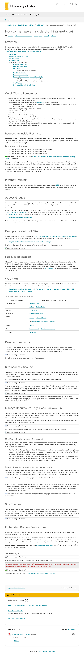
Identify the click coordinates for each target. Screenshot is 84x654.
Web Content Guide (15, 611)
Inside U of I (40, 25)
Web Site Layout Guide (16, 618)
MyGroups (11, 214)
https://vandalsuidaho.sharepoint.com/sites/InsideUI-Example (55, 236)
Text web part (34, 329)
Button (32, 307)
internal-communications (23, 36)
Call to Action (40, 307)
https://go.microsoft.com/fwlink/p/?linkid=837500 (43, 573)
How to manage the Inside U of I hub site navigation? (28, 605)
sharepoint (38, 36)
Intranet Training (15, 58)
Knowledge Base (35, 15)
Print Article (14, 595)
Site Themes (17, 83)
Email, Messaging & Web (26, 25)
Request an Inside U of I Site (18, 56)
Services (24, 15)
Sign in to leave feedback (16, 588)
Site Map (52, 651)
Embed (32, 318)
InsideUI (46, 36)
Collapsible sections (36, 313)
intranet (53, 36)
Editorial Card (34, 303)
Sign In (77, 4)
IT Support (15, 15)
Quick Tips (12, 54)
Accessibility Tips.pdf (21, 634)
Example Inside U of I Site (21, 64)
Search (8, 20)
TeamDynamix (42, 651)
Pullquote (33, 332)
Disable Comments (19, 73)
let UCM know (49, 268)
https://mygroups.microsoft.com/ (16, 212)
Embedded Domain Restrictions (24, 85)
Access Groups (14, 60)
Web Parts (16, 69)
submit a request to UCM (44, 545)
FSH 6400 (40, 102)
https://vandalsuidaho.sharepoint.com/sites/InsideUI (23, 51)
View (17, 641)
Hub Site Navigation (20, 67)
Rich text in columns (48, 329)
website (10, 36)
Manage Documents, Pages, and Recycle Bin (28, 77)
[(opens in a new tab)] (20, 6)
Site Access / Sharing (20, 75)
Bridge (58, 185)
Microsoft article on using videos (43, 321)
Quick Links (33, 310)
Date (73, 629)
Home (7, 15)
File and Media (41, 318)
